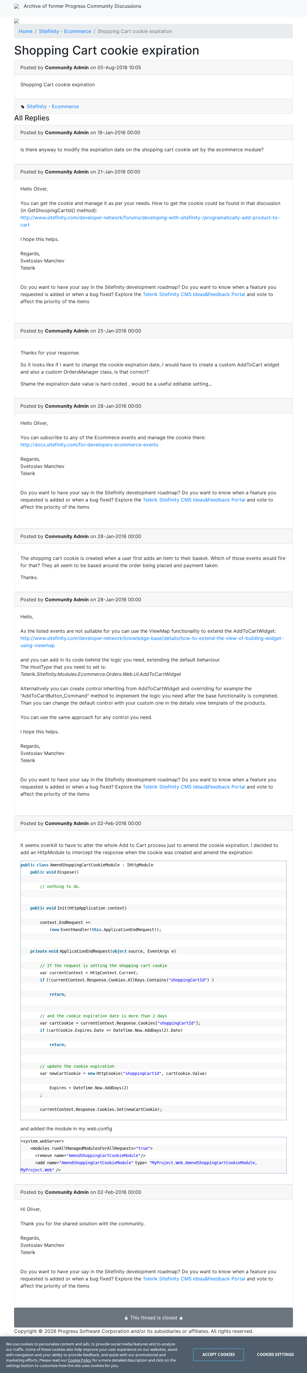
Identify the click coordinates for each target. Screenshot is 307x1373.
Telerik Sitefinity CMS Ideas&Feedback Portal (194, 294)
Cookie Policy (79, 1360)
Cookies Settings (275, 1354)
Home (25, 31)
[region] (153, 1354)
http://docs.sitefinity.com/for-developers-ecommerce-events (89, 445)
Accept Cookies (218, 1354)
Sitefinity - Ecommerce (65, 31)
